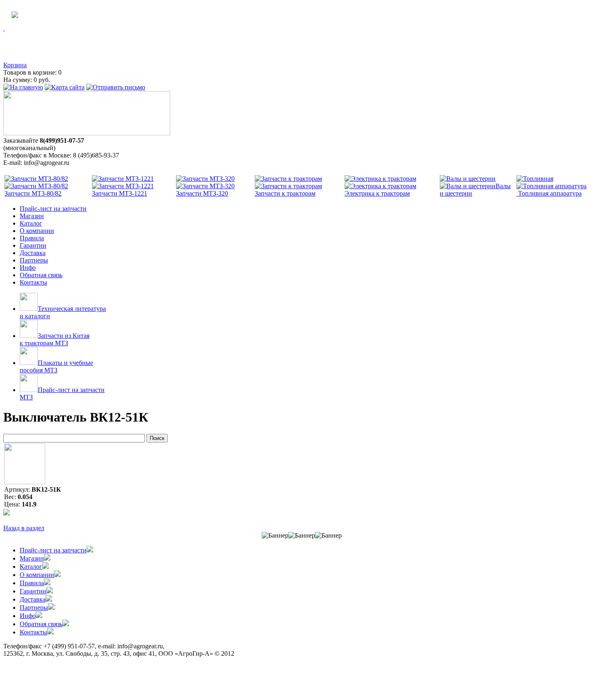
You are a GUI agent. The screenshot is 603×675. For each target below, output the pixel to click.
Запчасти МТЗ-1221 (119, 193)
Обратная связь (41, 274)
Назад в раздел (23, 527)
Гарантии (33, 245)
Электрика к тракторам (377, 193)
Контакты (33, 282)
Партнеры (34, 260)
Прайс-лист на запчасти (53, 208)
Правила (32, 238)
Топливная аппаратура (549, 193)
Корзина (15, 65)
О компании (37, 230)
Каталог (31, 223)
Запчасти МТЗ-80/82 (33, 193)
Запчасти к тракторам (285, 193)
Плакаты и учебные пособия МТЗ (56, 366)
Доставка (33, 252)
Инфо (28, 267)
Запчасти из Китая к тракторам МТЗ (54, 339)
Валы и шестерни (475, 189)
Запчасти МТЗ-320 (202, 193)
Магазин (32, 215)
